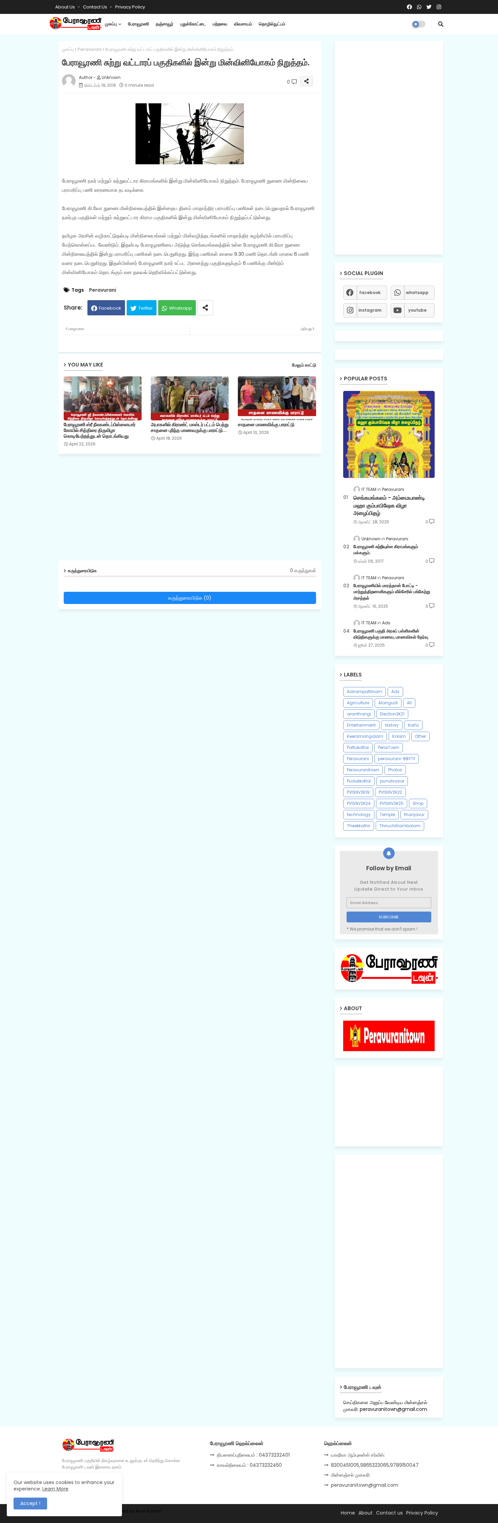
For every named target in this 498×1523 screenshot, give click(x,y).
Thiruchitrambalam (399, 826)
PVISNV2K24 (359, 803)
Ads (395, 691)
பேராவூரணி (138, 24)
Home (348, 1512)
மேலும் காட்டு (304, 365)
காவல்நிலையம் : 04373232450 (249, 1465)
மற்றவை (220, 24)
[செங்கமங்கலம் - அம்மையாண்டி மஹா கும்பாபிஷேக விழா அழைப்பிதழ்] (389, 434)
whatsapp (417, 292)
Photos (395, 770)
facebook (369, 292)
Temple (387, 814)
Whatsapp (180, 308)
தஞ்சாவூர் (164, 24)
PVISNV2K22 (390, 792)
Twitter (145, 308)
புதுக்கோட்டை (193, 24)
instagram (369, 310)
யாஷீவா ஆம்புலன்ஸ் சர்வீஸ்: (358, 1455)
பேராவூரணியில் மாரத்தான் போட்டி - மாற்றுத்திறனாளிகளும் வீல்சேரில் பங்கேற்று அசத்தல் (391, 592)
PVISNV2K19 (358, 792)
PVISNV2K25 (391, 803)
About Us (65, 7)
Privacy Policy (130, 7)
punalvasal (392, 781)
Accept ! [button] (30, 1503)
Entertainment (361, 725)
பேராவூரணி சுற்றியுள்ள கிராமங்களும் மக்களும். (385, 550)
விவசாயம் (243, 24)
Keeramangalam (365, 736)
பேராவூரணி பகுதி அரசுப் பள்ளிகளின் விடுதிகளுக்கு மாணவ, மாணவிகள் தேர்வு (390, 634)
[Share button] (205, 307)
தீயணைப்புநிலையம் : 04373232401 (253, 1455)
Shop (418, 803)
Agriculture (358, 703)
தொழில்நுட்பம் (272, 24)
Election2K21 (392, 714)
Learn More (55, 1488)
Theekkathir (358, 826)
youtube (417, 310)
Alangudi (388, 703)
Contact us (95, 7)
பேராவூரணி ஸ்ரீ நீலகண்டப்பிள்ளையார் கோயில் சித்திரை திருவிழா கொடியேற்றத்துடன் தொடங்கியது (100, 430)
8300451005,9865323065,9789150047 (375, 1465)
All (409, 703)
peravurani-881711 (396, 759)
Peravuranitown (363, 770)
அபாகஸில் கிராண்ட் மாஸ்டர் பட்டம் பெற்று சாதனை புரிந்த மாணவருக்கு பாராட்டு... (190, 427)
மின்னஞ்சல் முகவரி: (350, 1475)
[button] (441, 24)
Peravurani (90, 49)
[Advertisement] (195, 509)
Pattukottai (358, 747)
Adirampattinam (364, 691)
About (365, 1512)
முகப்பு (111, 24)
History (392, 725)
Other (420, 736)
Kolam (399, 736)
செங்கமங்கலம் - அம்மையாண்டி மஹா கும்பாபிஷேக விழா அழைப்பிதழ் (389, 505)
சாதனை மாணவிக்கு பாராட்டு (266, 424)
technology (359, 814)
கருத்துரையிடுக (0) (189, 597)
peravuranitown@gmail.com (364, 1485)
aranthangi (359, 714)
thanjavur (414, 814)
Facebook (110, 308)
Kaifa (413, 725)
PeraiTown (388, 747)
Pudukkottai (359, 781)
